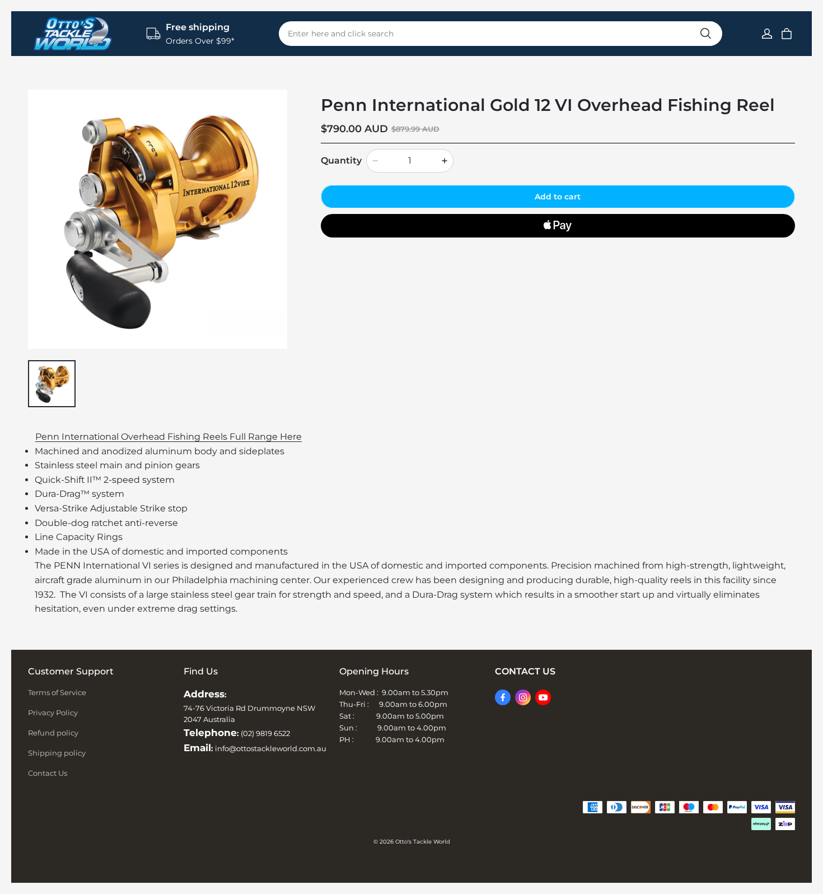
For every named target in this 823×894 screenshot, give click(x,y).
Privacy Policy (53, 712)
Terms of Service (57, 692)
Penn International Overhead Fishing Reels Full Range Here (168, 436)
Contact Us (47, 773)
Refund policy (53, 732)
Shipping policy (57, 752)
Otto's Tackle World (422, 841)
